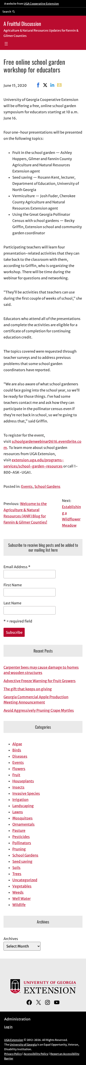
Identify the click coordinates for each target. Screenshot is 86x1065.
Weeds (18, 892)
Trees (16, 874)
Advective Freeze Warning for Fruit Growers (40, 681)
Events (27, 486)
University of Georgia (23, 1044)
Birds (16, 750)
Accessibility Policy (36, 1054)
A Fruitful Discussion (22, 23)
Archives (11, 938)
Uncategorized (24, 880)
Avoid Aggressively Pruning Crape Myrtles (39, 710)
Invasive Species (26, 793)
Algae (17, 744)
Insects (18, 787)
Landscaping (23, 806)
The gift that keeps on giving (28, 689)
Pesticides (21, 836)
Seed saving (22, 861)
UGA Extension (13, 1040)
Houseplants (23, 781)
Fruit (16, 775)
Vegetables (22, 886)
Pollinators (21, 843)
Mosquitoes (22, 818)
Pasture (18, 830)
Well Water (21, 898)
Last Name (12, 603)
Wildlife (19, 904)
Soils (16, 867)
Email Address (17, 567)
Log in (8, 1027)
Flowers (18, 768)
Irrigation (20, 799)
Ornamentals (23, 824)
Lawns (17, 812)
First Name (13, 585)
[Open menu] (6, 43)
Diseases (19, 756)
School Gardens (47, 486)
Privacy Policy (13, 1054)
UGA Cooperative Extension (41, 3)
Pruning (19, 849)
